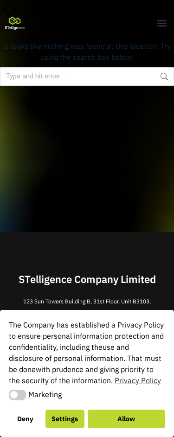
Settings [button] (65, 418)
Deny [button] (25, 418)
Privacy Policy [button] (138, 380)
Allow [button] (126, 418)
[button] (161, 23)
